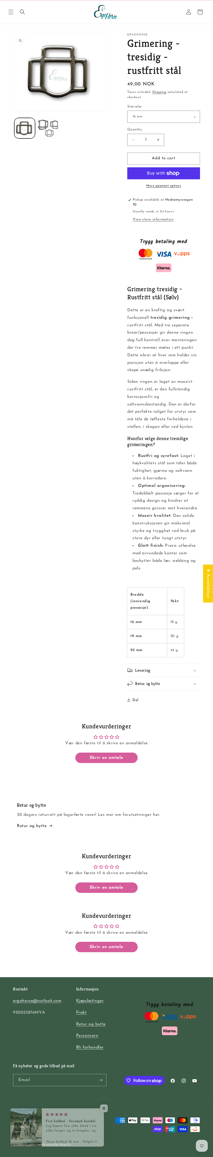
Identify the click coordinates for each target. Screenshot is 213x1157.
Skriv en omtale (106, 758)
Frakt (81, 1012)
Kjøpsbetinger (90, 1001)
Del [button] (135, 700)
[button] (11, 12)
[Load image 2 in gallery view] (48, 128)
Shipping (159, 92)
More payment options (163, 185)
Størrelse (134, 106)
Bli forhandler (90, 1047)
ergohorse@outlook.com (37, 1001)
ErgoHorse (33, 1144)
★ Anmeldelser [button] (208, 583)
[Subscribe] (100, 1080)
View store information (153, 219)
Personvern (87, 1036)
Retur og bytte (31, 826)
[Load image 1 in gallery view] (24, 128)
